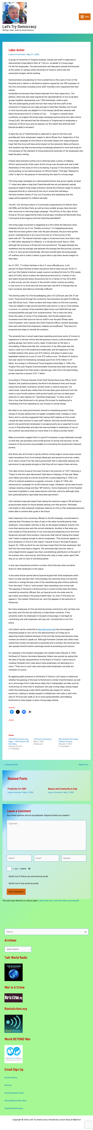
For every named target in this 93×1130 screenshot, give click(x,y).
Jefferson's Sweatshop (42, 739)
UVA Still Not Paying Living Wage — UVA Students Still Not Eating (19, 741)
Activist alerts (10, 1077)
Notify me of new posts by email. (24, 883)
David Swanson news (14, 1093)
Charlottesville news (13, 1108)
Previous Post (10, 765)
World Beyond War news (15, 1100)
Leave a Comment (17, 54)
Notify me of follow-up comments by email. (28, 876)
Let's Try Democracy (19, 26)
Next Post (84, 765)
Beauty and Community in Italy (62, 788)
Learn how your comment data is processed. (59, 900)
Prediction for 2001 (17, 788)
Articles (8, 1085)
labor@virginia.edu (46, 629)
